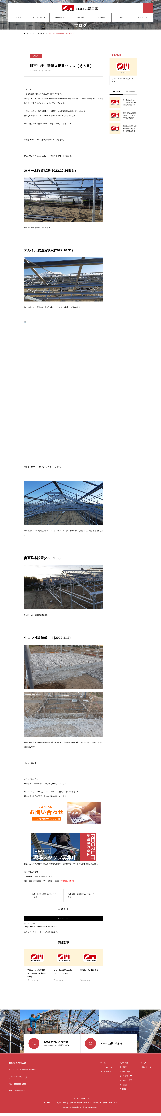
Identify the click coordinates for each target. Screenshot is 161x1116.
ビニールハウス (39, 17)
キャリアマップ (126, 1076)
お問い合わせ (142, 17)
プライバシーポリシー (80, 1099)
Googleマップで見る (18, 1077)
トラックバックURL (29, 923)
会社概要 (101, 17)
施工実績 (80, 17)
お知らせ (36, 56)
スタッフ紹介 (125, 1071)
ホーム (18, 17)
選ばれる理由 (105, 1071)
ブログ (122, 17)
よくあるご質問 (126, 1080)
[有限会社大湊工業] (80, 8)
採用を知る (59, 17)
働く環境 (123, 1067)
